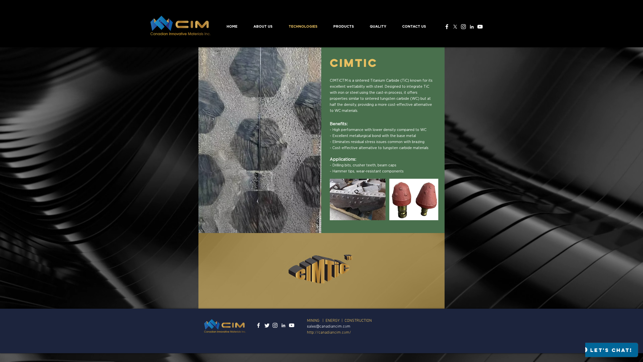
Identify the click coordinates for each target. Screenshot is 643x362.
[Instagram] (463, 26)
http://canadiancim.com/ (329, 332)
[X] (455, 26)
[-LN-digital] (471, 26)
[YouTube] (480, 26)
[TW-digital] (266, 325)
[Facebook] (447, 26)
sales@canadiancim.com (328, 326)
